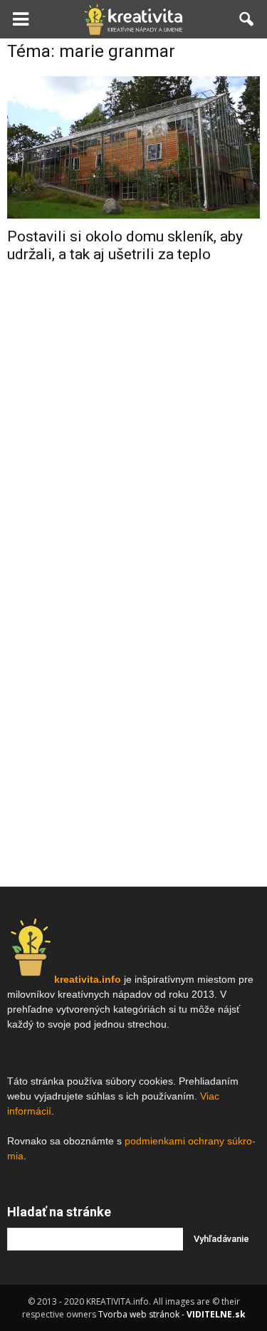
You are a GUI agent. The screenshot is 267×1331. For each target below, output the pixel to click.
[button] (247, 19)
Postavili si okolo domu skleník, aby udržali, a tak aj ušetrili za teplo (125, 245)
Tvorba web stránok (138, 1314)
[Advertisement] (133, 421)
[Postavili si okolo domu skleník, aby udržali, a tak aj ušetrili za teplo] (133, 147)
